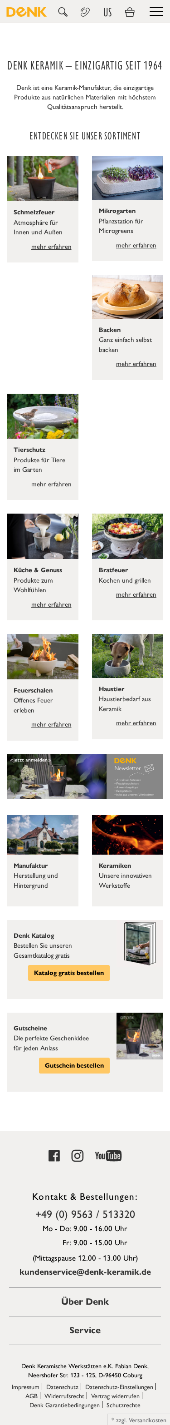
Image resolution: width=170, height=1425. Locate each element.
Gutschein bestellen (74, 1065)
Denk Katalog (34, 936)
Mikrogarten (117, 211)
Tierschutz (29, 450)
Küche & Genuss (38, 570)
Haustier (111, 689)
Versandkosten (147, 1419)
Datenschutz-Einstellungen (119, 1386)
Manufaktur (31, 866)
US (107, 12)
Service (85, 1330)
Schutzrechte (124, 1404)
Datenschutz (62, 1386)
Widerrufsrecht (64, 1395)
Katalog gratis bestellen (69, 973)
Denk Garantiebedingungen (64, 1404)
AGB (31, 1395)
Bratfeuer (113, 570)
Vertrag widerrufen (115, 1395)
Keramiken (115, 866)
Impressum (25, 1386)
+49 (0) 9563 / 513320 (85, 1213)
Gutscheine (30, 1028)
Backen (110, 330)
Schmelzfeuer (34, 212)
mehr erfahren (51, 246)
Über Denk (85, 1301)
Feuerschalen (33, 690)
